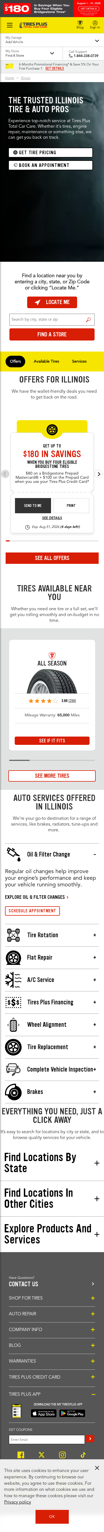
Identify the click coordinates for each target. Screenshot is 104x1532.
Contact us (23, 1284)
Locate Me (58, 302)
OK (52, 1517)
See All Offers (52, 558)
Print (71, 505)
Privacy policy (17, 1502)
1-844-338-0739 (86, 56)
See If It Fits (52, 740)
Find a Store (88, 320)
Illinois (25, 78)
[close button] (97, 1468)
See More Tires (52, 776)
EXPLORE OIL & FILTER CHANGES (35, 897)
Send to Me (33, 505)
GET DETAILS (54, 68)
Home (9, 78)
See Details (52, 518)
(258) (72, 700)
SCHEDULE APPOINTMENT (32, 911)
